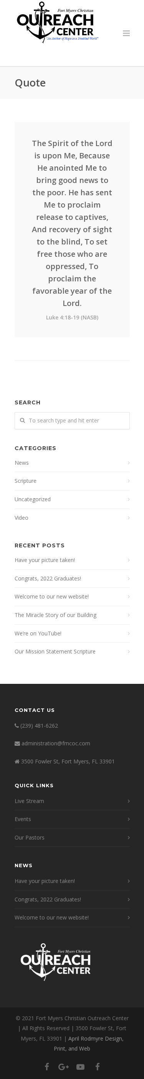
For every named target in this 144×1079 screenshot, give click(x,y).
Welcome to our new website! (52, 596)
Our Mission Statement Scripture (55, 651)
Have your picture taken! (45, 560)
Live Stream (29, 801)
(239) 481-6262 (39, 725)
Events (23, 819)
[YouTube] (80, 1066)
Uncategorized (33, 499)
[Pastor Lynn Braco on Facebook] (97, 1066)
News (22, 462)
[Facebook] (47, 1066)
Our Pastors (30, 837)
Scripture (25, 480)
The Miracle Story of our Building (55, 614)
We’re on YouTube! (38, 633)
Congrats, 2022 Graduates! (48, 578)
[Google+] (63, 1066)
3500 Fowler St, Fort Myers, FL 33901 (68, 761)
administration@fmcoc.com (56, 743)
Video (21, 517)
